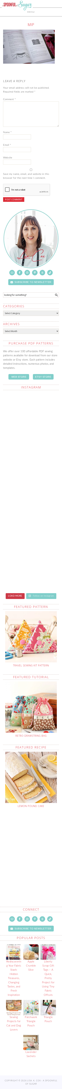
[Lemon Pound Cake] (31, 777)
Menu (31, 12)
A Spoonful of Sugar (17, 14)
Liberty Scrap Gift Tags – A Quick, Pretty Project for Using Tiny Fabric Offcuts (48, 978)
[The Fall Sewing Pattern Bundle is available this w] (31, 474)
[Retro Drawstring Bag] (31, 707)
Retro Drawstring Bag (31, 735)
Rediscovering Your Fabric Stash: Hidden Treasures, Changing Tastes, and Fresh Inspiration (13, 978)
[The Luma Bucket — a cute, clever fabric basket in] (31, 540)
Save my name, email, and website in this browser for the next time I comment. (26, 176)
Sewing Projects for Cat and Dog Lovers (13, 1023)
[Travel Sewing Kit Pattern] (31, 636)
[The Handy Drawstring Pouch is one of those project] (31, 409)
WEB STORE (19, 376)
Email (7, 145)
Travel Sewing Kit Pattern (31, 665)
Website (7, 157)
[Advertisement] (31, 849)
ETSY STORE (43, 376)
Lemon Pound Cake (31, 806)
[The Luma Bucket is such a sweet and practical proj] (31, 442)
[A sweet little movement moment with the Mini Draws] (31, 573)
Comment (9, 99)
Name (7, 132)
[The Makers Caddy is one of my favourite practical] (31, 507)
